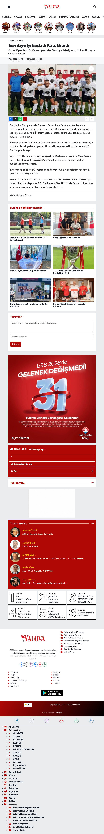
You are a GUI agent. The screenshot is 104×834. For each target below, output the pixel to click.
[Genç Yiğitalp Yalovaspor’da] (73, 224)
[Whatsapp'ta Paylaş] (20, 119)
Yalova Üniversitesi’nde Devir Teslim (23, 599)
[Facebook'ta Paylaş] (11, 119)
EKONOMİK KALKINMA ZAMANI (37, 571)
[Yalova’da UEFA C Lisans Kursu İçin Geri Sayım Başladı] (30, 224)
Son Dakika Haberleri (72, 649)
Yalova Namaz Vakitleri (73, 638)
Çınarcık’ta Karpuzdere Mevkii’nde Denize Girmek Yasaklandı (55, 599)
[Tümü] (92, 483)
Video (12, 775)
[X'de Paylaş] (15, 119)
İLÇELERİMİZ (19, 766)
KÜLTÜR (42, 17)
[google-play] (52, 693)
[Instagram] (31, 664)
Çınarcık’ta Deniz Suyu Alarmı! (85, 614)
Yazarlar (13, 778)
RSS (29, 705)
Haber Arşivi (69, 652)
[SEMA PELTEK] (15, 581)
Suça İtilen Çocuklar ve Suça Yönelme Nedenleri (44, 583)
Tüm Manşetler (70, 646)
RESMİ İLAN (19, 769)
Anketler (13, 795)
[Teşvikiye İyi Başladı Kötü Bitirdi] (52, 90)
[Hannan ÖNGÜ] (15, 532)
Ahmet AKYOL (29, 555)
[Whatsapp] (44, 664)
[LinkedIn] (35, 664)
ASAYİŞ (85, 17)
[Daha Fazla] (25, 119)
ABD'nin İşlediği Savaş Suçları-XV (37, 534)
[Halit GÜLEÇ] (15, 569)
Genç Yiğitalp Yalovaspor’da (66, 238)
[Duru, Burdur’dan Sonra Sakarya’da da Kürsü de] (30, 290)
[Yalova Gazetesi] (52, 7)
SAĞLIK (95, 17)
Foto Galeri (15, 772)
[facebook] (17, 721)
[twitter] (32, 721)
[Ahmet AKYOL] (15, 557)
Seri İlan (13, 785)
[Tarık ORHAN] (15, 545)
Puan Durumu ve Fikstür (73, 643)
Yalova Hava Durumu (72, 635)
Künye (12, 798)
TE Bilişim (58, 713)
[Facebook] (22, 664)
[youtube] (61, 721)
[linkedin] (91, 721)
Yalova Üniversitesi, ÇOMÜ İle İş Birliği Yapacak (56, 614)
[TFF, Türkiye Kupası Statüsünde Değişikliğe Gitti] (73, 257)
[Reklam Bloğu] (52, 399)
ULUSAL (17, 762)
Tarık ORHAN (28, 543)
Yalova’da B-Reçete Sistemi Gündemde (25, 614)
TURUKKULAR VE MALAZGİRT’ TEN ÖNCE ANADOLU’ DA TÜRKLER (52, 559)
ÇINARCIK (51, 593)
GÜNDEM (6, 17)
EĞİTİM (52, 17)
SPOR (21, 41)
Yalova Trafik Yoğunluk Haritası (76, 641)
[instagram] (47, 721)
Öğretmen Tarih (30, 546)
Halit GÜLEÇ (28, 568)
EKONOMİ (30, 17)
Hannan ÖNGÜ (29, 531)
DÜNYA (13, 683)
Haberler (12, 41)
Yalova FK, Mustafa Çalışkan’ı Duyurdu (28, 271)
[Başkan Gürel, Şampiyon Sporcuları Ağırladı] (73, 290)
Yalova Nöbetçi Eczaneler (74, 632)
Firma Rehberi (16, 782)
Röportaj (13, 788)
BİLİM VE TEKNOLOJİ (69, 17)
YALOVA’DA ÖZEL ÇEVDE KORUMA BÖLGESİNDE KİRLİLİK (86, 599)
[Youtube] (40, 664)
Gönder (15, 344)
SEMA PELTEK (28, 580)
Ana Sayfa (14, 727)
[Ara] (94, 6)
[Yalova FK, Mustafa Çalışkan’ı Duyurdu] (30, 257)
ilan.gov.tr (15, 686)
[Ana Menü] (9, 7)
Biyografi (13, 791)
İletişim (12, 801)
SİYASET (18, 17)
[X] (26, 664)
